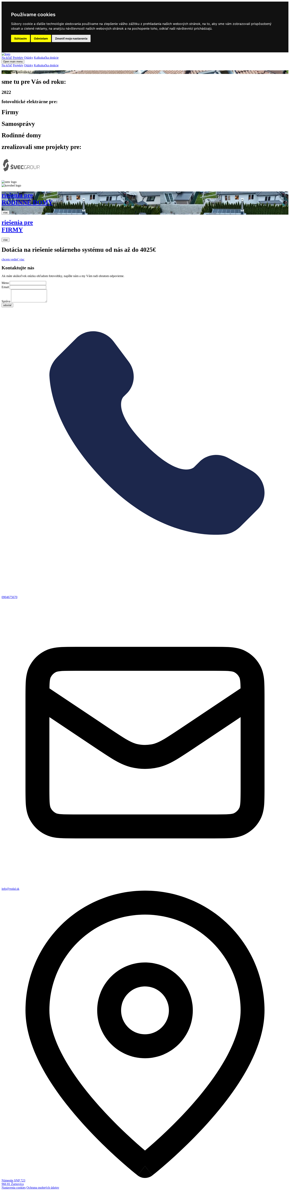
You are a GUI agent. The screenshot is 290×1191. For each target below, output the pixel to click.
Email (5, 287)
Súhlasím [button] (20, 38)
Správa (6, 301)
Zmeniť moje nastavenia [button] (71, 38)
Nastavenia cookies (14, 1187)
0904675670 (9, 597)
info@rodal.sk (10, 888)
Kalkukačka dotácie (46, 57)
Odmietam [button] (41, 38)
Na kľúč (7, 57)
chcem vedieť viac (13, 259)
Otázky (28, 57)
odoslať (7, 305)
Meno (5, 283)
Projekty (18, 57)
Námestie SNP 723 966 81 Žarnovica (13, 1182)
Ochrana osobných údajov (42, 1187)
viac (5, 212)
